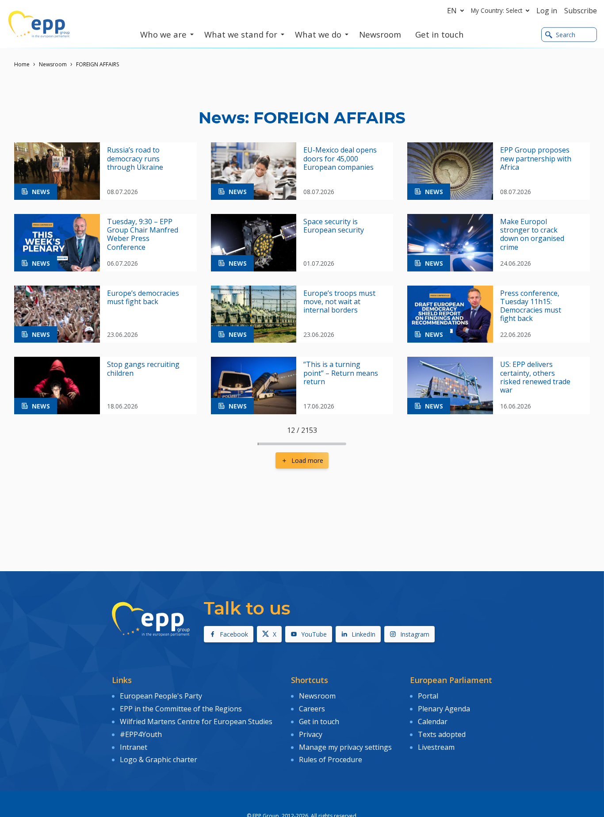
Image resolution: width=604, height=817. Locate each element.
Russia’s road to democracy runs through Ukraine (135, 159)
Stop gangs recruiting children (143, 368)
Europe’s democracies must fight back (143, 297)
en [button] (452, 10)
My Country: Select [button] (496, 10)
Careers (312, 709)
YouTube (314, 634)
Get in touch (319, 721)
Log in (546, 10)
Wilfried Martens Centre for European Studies (196, 721)
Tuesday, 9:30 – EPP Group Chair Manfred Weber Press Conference (142, 235)
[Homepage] (39, 24)
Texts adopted (442, 734)
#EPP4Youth (141, 734)
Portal (428, 696)
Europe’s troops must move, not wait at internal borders (339, 302)
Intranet (133, 747)
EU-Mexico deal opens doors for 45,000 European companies (340, 159)
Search (565, 35)
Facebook (234, 634)
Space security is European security (333, 226)
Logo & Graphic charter (158, 759)
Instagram (414, 634)
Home (22, 64)
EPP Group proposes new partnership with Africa (535, 159)
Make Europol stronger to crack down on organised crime (532, 235)
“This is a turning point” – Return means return (340, 373)
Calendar (432, 721)
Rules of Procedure (330, 759)
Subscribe (580, 10)
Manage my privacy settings (345, 747)
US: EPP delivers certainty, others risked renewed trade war (535, 377)
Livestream (436, 747)
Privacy (310, 734)
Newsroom (53, 64)
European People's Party (161, 696)
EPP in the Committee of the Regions (181, 709)
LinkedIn (363, 634)
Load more (307, 460)
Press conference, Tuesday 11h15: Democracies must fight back (530, 306)
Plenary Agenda (444, 709)
